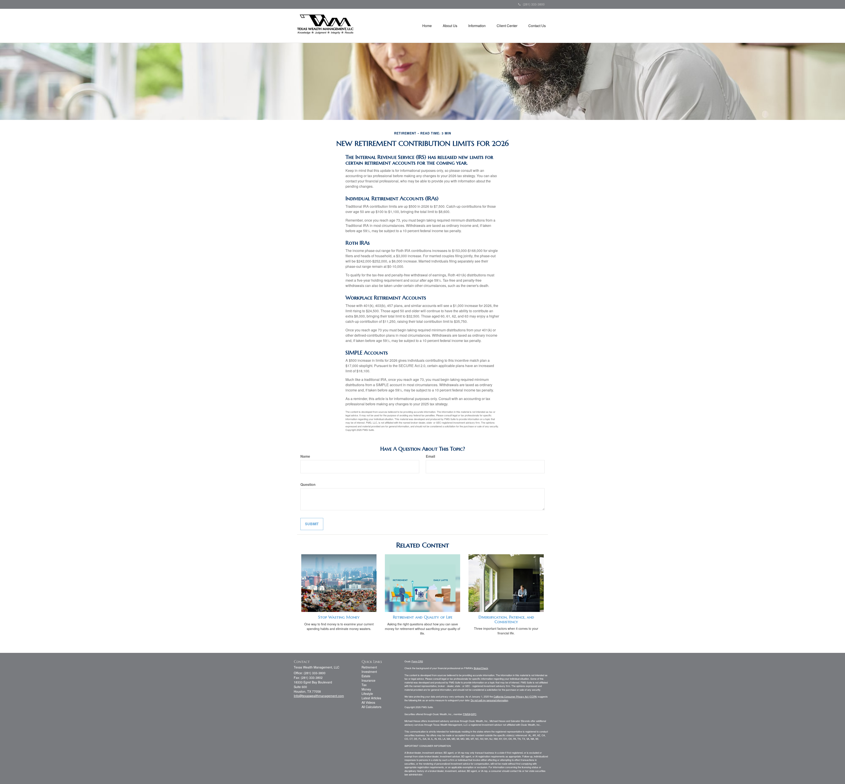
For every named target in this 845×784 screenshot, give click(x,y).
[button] (450, 26)
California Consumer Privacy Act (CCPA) (515, 696)
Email (430, 456)
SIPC (473, 714)
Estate (366, 676)
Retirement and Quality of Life (422, 617)
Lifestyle (367, 693)
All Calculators (371, 707)
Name (305, 456)
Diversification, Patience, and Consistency (506, 619)
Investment (369, 671)
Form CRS (417, 661)
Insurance (368, 680)
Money (366, 689)
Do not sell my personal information (489, 700)
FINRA (466, 714)
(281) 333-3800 (534, 4)
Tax (364, 685)
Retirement (369, 667)
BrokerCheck (481, 668)
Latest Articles (371, 698)
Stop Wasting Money (339, 617)
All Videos (368, 702)
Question (308, 484)
